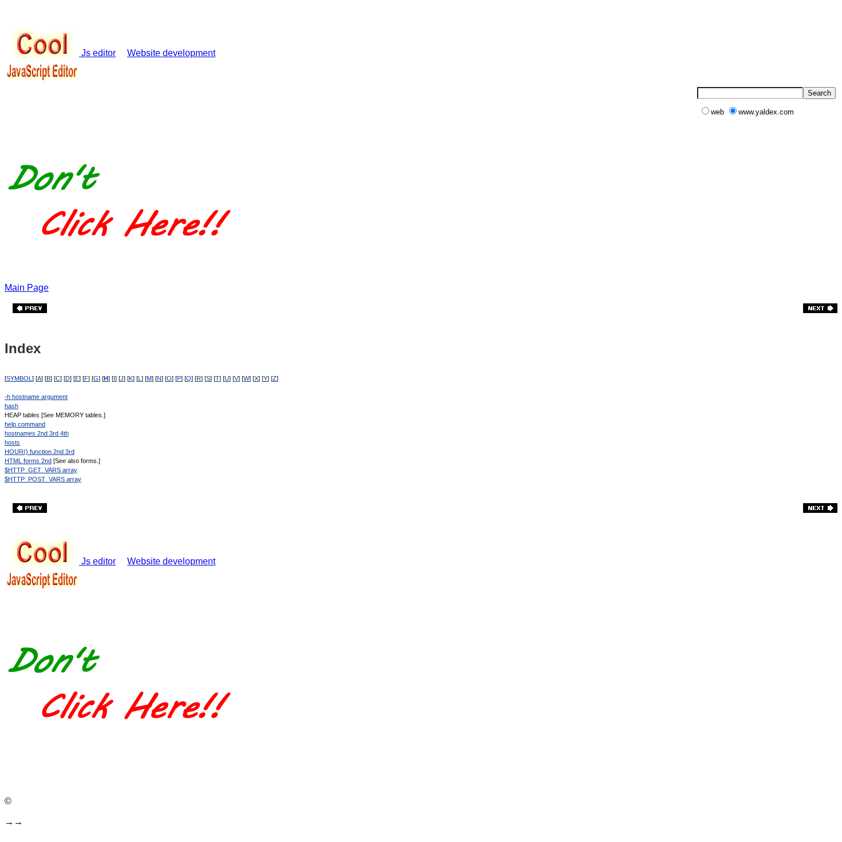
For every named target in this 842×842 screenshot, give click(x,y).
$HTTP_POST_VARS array (43, 479)
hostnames (20, 433)
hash (11, 405)
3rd (53, 433)
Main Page (27, 287)
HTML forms (22, 460)
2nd (42, 433)
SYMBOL (19, 378)
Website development (171, 53)
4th (63, 433)
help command (25, 424)
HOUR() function (28, 451)
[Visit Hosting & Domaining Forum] (119, 249)
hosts (12, 442)
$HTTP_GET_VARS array (41, 470)
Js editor (97, 53)
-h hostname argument (36, 396)
